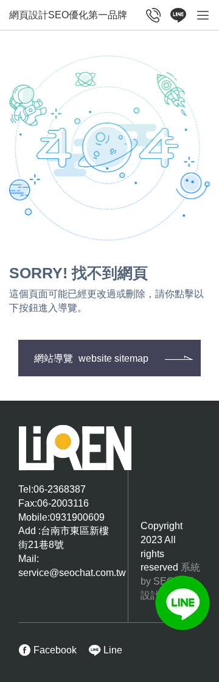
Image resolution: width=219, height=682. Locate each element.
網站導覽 (91, 358)
